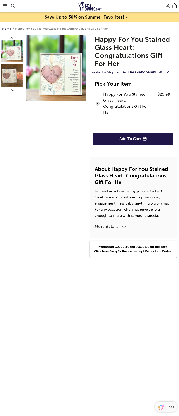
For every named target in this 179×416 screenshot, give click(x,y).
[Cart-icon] (174, 6)
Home (6, 28)
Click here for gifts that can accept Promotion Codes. (133, 251)
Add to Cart (130, 139)
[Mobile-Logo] (89, 6)
